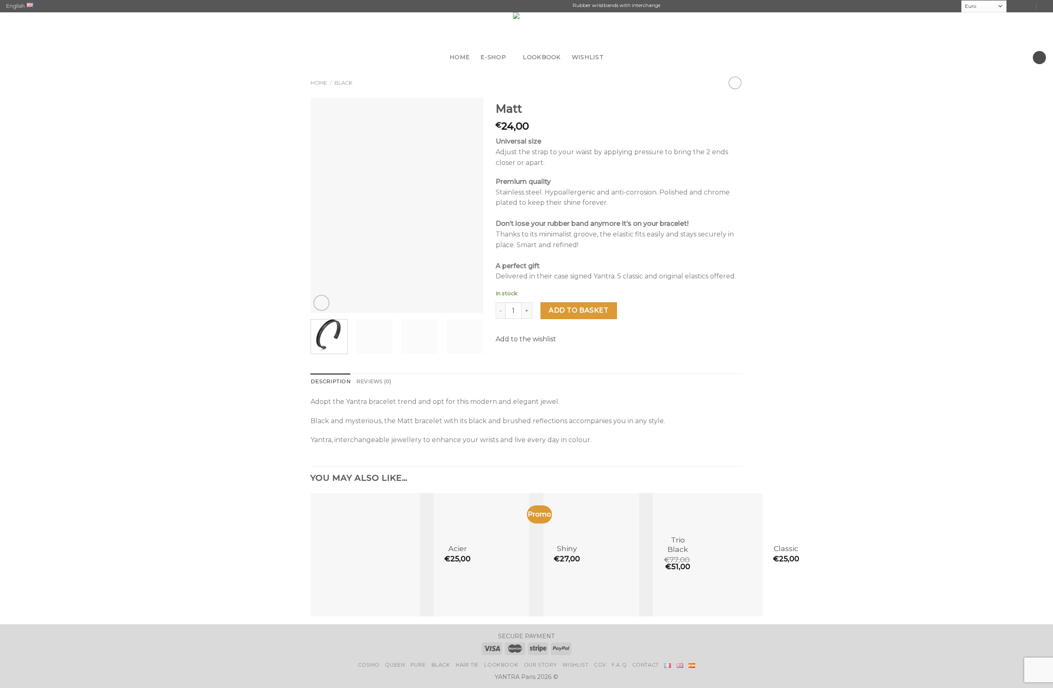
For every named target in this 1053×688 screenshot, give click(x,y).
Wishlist (575, 665)
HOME (460, 57)
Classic (786, 548)
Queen (395, 665)
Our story (540, 665)
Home (319, 83)
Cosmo (369, 665)
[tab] (330, 381)
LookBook (501, 665)
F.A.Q (619, 665)
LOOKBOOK (542, 57)
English (15, 6)
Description (330, 381)
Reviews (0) (374, 381)
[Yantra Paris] (526, 30)
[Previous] (324, 205)
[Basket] (1039, 58)
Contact (645, 665)
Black (343, 83)
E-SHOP (493, 57)
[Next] (469, 205)
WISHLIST (587, 57)
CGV (600, 665)
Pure (418, 665)
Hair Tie (467, 665)
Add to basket (578, 310)
